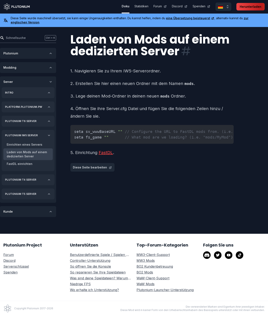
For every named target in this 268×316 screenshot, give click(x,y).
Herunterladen (250, 6)
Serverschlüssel (16, 266)
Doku (125, 6)
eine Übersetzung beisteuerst (188, 18)
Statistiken (141, 6)
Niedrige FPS (80, 284)
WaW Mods (146, 284)
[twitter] (218, 255)
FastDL (106, 152)
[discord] (207, 255)
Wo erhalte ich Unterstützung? (94, 290)
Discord (177, 6)
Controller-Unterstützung (90, 260)
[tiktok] (239, 255)
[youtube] (228, 255)
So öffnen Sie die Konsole (90, 266)
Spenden (199, 6)
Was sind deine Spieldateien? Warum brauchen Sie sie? (100, 278)
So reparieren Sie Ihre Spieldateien (98, 272)
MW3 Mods (146, 260)
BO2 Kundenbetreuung (155, 266)
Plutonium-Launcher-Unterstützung (165, 290)
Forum (157, 6)
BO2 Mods (145, 272)
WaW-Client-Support (153, 278)
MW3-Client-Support (153, 255)
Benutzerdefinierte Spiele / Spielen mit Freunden (100, 255)
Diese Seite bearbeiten (90, 167)
